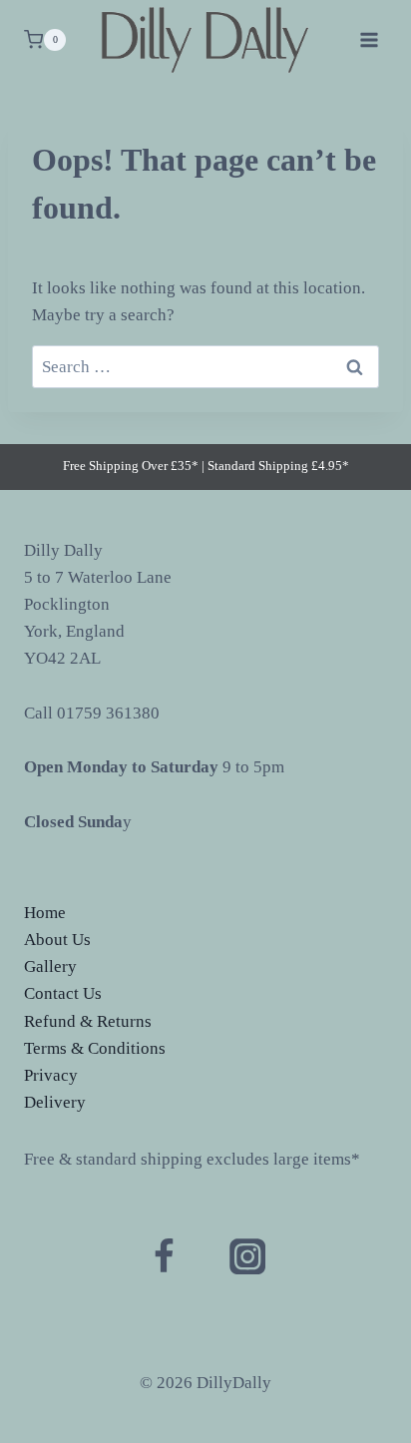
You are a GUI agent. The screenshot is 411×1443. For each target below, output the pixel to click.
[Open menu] (368, 39)
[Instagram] (246, 1255)
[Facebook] (164, 1255)
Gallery (50, 966)
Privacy (51, 1075)
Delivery (55, 1102)
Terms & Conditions (95, 1048)
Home (45, 912)
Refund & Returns (88, 1021)
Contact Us (63, 993)
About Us (57, 939)
